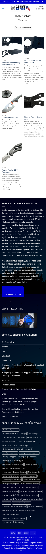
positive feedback (32, 487)
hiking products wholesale (30, 484)
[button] (3, 8)
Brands (5, 347)
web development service (21, 503)
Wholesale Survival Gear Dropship (14, 518)
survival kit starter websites (32, 499)
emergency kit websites (10, 476)
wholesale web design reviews (12, 522)
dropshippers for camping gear (12, 461)
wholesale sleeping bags (10, 514)
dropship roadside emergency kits (13, 468)
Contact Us (6, 360)
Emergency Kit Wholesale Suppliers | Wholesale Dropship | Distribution (22, 374)
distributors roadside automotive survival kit (17, 449)
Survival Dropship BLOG (10, 495)
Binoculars (21, 437)
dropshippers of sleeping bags (12, 464)
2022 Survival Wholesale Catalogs (14, 434)
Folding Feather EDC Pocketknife (10, 171)
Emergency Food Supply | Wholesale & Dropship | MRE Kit (23, 366)
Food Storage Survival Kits (11, 480)
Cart (3, 351)
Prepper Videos (8, 385)
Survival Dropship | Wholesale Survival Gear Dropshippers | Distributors (20, 410)
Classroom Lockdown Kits (27, 441)
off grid (21, 487)
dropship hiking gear (9, 457)
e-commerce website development (14, 472)
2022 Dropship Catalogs (10, 430)
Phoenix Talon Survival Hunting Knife (32, 61)
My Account (6, 380)
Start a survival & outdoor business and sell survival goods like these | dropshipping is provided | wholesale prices (20, 401)
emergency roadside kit (29, 476)
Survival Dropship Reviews (11, 499)
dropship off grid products (27, 457)
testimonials (6, 503)
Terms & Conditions (10, 417)
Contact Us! (13, 294)
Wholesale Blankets (35, 507)
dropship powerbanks (32, 464)
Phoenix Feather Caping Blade (33, 118)
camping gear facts (9, 441)
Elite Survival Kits (34, 472)
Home (18, 16)
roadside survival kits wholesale (31, 491)
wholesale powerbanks (27, 510)
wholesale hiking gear (9, 510)
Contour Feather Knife (10, 117)
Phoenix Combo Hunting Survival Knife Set (11, 64)
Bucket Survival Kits (34, 437)
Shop (4, 394)
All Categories (8, 342)
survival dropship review (29, 495)
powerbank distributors (10, 491)
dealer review (6, 445)
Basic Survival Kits (9, 437)
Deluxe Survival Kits (21, 445)
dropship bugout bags (9, 453)
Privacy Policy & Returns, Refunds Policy (19, 389)
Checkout (6, 356)
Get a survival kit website (31, 480)
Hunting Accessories (9, 487)
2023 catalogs (33, 434)
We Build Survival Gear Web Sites (14, 507)
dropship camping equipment (29, 453)
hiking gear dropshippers (10, 484)
